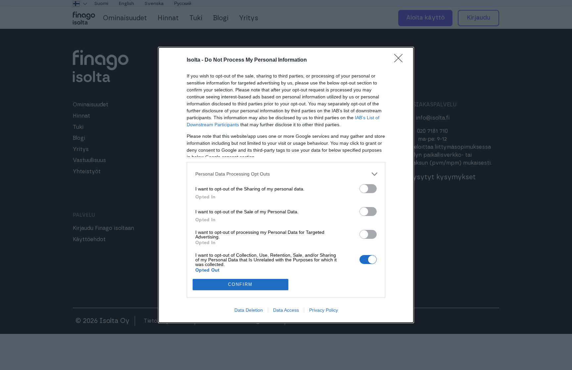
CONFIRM (240, 284)
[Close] (400, 60)
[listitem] (286, 174)
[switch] (368, 188)
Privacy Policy (323, 310)
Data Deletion (248, 310)
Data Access (286, 310)
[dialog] (286, 185)
